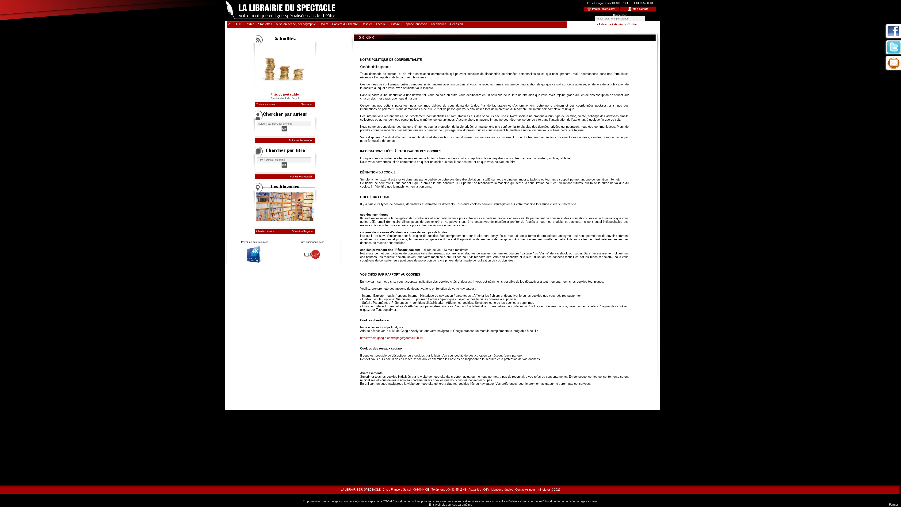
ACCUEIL (234, 24)
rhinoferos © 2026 (549, 489)
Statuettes (265, 24)
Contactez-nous (525, 489)
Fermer (893, 504)
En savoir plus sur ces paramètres (450, 504)
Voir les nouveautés (301, 176)
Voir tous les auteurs (301, 140)
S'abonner (307, 104)
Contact (632, 24)
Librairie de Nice (265, 231)
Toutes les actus (265, 104)
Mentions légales (502, 489)
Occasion (456, 24)
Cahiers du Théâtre (345, 24)
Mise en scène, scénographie (296, 24)
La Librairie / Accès (609, 24)
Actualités (475, 489)
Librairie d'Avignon (302, 231)
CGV (486, 489)
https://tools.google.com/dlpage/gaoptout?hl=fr (391, 338)
